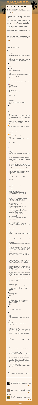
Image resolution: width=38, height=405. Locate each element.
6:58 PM (10, 66)
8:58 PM (10, 281)
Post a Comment (9, 375)
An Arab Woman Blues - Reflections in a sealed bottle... (17, 1)
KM (9, 84)
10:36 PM (10, 304)
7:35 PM (10, 77)
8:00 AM (10, 173)
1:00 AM (10, 325)
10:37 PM (10, 310)
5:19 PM (10, 132)
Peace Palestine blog (13, 42)
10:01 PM (10, 290)
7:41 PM (10, 82)
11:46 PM (10, 112)
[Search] (31, 2)
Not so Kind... (8, 380)
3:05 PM (10, 229)
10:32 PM (10, 295)
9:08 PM (10, 87)
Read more (29, 385)
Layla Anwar (10, 322)
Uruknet (13, 12)
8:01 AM (10, 186)
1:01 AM (10, 374)
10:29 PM (10, 103)
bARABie (10, 68)
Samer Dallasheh (11, 134)
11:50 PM (10, 123)
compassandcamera (20, 403)
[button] (30, 6)
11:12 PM (10, 320)
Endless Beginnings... (9, 394)
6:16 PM (10, 61)
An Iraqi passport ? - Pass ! (10, 387)
